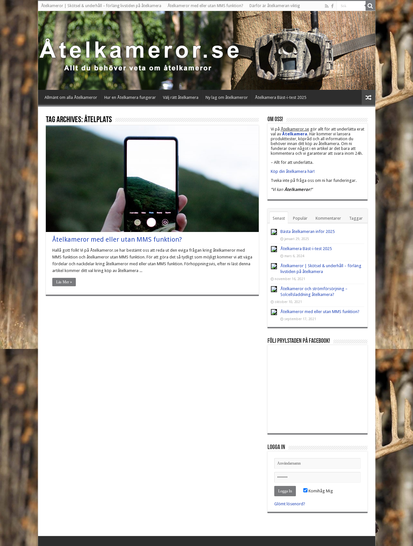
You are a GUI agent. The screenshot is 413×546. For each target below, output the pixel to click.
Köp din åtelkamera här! (293, 171)
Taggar (356, 218)
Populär (300, 218)
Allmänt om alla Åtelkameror (71, 97)
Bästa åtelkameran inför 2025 (307, 231)
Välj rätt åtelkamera (180, 97)
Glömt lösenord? (289, 503)
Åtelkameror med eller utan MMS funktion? (205, 6)
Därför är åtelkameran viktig (274, 6)
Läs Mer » (64, 282)
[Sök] (370, 6)
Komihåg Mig (320, 490)
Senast (279, 218)
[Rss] (326, 6)
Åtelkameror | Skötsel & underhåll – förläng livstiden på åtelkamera (101, 6)
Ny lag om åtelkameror (227, 97)
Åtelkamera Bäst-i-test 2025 (280, 97)
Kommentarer (328, 218)
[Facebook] (332, 6)
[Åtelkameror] (206, 50)
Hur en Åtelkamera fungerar (130, 97)
